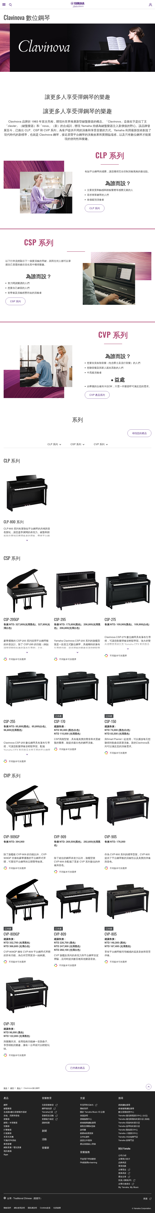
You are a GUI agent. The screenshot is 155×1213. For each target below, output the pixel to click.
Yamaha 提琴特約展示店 (129, 1126)
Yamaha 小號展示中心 (128, 1133)
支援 (82, 1098)
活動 (44, 1139)
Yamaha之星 (47, 1111)
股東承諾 (122, 1173)
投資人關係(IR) (124, 1180)
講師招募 (46, 1122)
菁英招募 (122, 1165)
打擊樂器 (8, 1129)
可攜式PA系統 (10, 1140)
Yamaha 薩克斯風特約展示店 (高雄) (134, 1118)
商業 (145, 1198)
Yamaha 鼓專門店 (126, 1140)
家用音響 (8, 1143)
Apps (6, 1154)
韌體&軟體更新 (86, 1133)
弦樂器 (7, 1126)
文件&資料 (84, 1136)
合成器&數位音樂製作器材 (15, 1111)
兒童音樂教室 (48, 1104)
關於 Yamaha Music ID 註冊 (92, 1111)
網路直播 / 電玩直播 (12, 1147)
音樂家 (45, 1147)
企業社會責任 (124, 1183)
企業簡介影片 (124, 1158)
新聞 (44, 1130)
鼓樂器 (7, 1118)
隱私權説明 (32, 1207)
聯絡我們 (84, 1108)
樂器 (5, 1088)
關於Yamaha (124, 1148)
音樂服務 (85, 1152)
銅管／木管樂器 (10, 1122)
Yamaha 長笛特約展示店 (129, 1122)
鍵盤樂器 (8, 1108)
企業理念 (122, 1169)
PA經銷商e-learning (88, 1162)
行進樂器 (8, 1133)
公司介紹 (122, 1155)
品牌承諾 (122, 1162)
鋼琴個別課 (47, 1108)
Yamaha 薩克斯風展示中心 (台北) (133, 1115)
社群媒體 (57, 1207)
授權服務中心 (86, 1118)
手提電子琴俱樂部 (88, 1158)
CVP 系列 (99, 444)
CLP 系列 (53, 444)
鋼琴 (12, 1088)
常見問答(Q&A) (86, 1104)
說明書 (83, 1129)
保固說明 (84, 1115)
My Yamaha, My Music (128, 1187)
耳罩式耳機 (8, 1136)
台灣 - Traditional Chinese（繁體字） (24, 1198)
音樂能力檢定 (48, 1118)
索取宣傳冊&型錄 (87, 1126)
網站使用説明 (19, 1207)
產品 (19, 1088)
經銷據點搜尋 (124, 1104)
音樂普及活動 (48, 1115)
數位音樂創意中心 (126, 1111)
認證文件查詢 (86, 1140)
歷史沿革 (122, 1176)
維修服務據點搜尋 (88, 1122)
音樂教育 (47, 1098)
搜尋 (120, 1098)
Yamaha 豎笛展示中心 (128, 1129)
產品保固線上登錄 (88, 1143)
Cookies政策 (45, 1207)
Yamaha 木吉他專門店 (128, 1136)
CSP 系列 (76, 444)
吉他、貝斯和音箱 (11, 1115)
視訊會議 (8, 1150)
